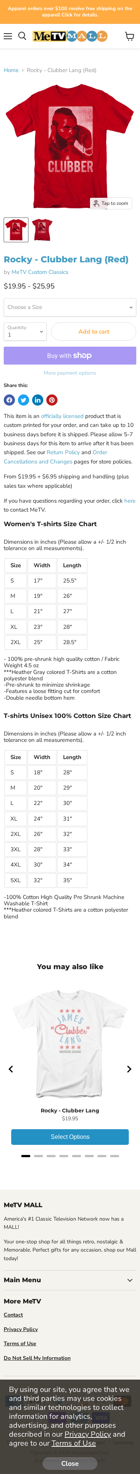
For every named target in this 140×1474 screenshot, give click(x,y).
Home (11, 70)
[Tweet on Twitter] (23, 400)
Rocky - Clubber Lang (70, 1110)
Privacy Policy (88, 1434)
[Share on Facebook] (9, 400)
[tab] (25, 1156)
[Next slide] (128, 1069)
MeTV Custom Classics (40, 272)
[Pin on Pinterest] (51, 400)
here (130, 501)
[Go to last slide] (11, 1069)
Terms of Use (74, 1443)
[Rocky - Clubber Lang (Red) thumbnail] (16, 230)
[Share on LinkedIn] (37, 400)
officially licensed (62, 416)
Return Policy (63, 452)
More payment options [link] (70, 373)
